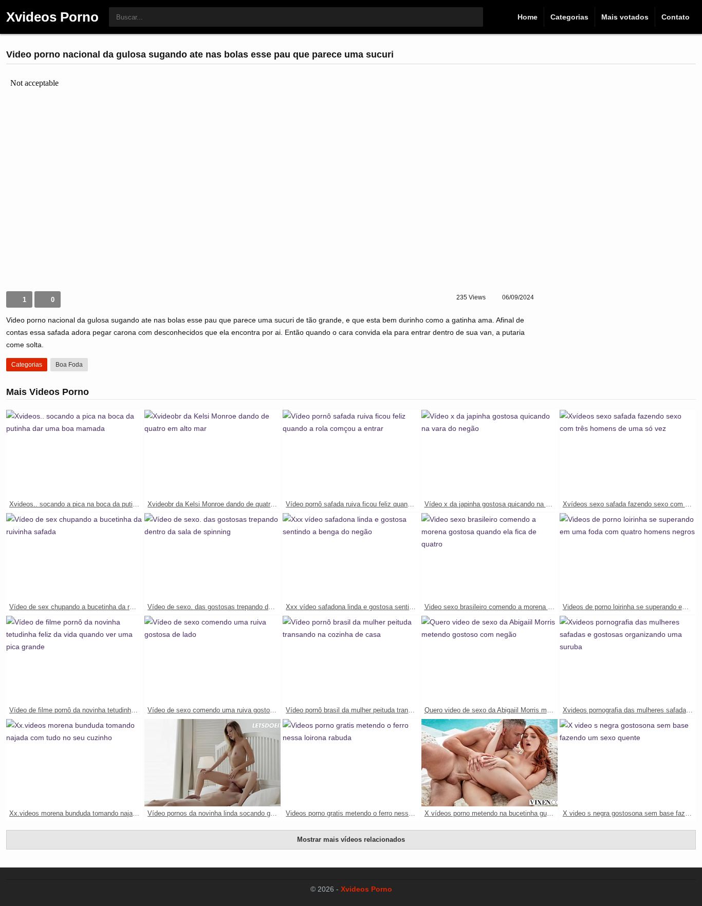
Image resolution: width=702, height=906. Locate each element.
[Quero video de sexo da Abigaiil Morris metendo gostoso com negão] (489, 659)
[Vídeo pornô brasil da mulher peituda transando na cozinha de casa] (351, 659)
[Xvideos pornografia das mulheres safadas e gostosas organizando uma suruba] (628, 659)
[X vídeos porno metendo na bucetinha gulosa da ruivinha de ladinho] (489, 762)
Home (528, 17)
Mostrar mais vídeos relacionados (351, 839)
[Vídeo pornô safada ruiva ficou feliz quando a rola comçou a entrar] (351, 453)
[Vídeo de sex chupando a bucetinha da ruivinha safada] (74, 556)
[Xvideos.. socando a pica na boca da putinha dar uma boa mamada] (74, 453)
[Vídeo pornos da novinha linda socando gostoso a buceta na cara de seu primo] (212, 762)
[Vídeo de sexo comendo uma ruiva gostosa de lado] (212, 659)
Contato (675, 17)
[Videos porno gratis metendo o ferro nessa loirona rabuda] (351, 762)
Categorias (569, 17)
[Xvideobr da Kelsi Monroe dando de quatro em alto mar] (212, 453)
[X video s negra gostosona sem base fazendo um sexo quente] (628, 762)
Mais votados (625, 17)
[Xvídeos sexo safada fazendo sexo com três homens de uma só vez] (628, 453)
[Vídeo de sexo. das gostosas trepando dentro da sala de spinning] (212, 556)
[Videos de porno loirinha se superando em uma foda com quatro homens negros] (628, 556)
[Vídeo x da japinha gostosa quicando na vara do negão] (489, 453)
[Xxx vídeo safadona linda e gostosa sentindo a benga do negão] (351, 556)
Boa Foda (69, 364)
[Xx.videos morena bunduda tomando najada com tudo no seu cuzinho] (74, 762)
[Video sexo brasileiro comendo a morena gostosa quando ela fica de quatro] (489, 556)
